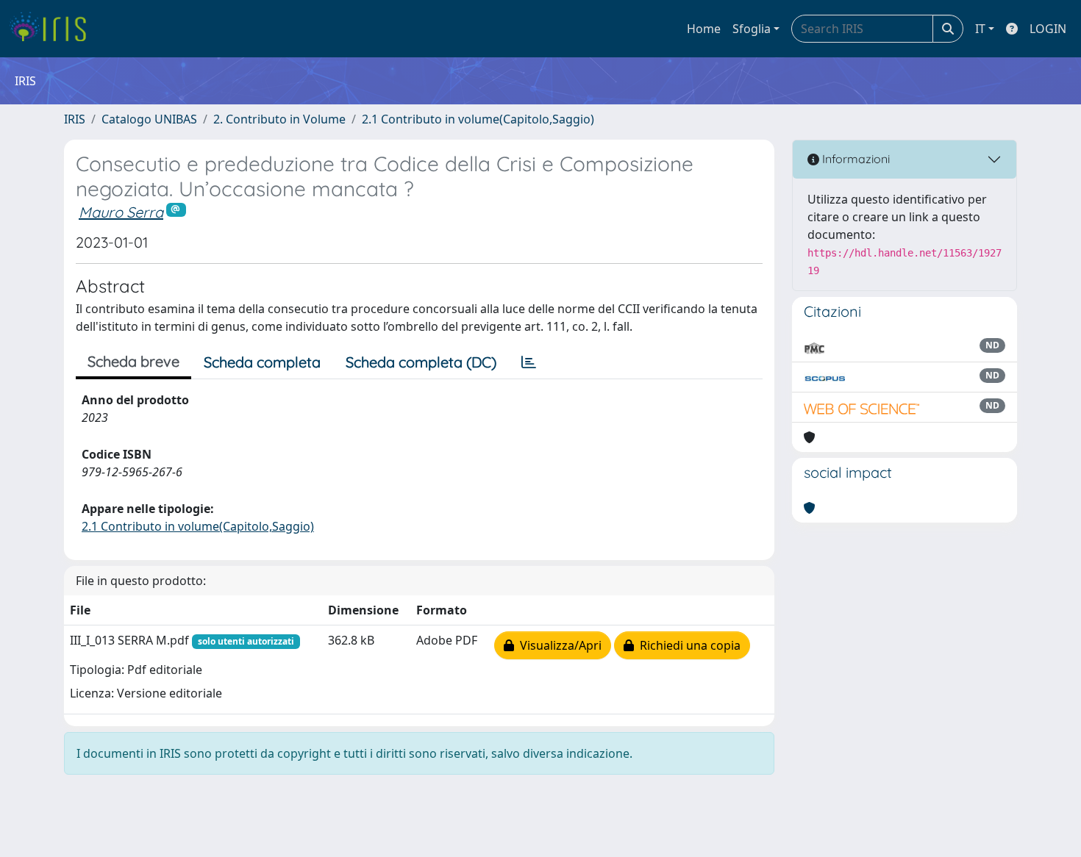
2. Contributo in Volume (279, 119)
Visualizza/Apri (558, 645)
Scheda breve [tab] (133, 361)
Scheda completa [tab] (262, 362)
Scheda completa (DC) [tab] (421, 362)
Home (704, 29)
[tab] (529, 362)
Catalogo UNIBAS (149, 119)
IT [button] (980, 29)
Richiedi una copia (687, 645)
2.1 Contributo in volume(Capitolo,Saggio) (478, 119)
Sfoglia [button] (751, 29)
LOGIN (1048, 29)
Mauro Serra (121, 212)
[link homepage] (53, 29)
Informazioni (854, 158)
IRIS (74, 119)
